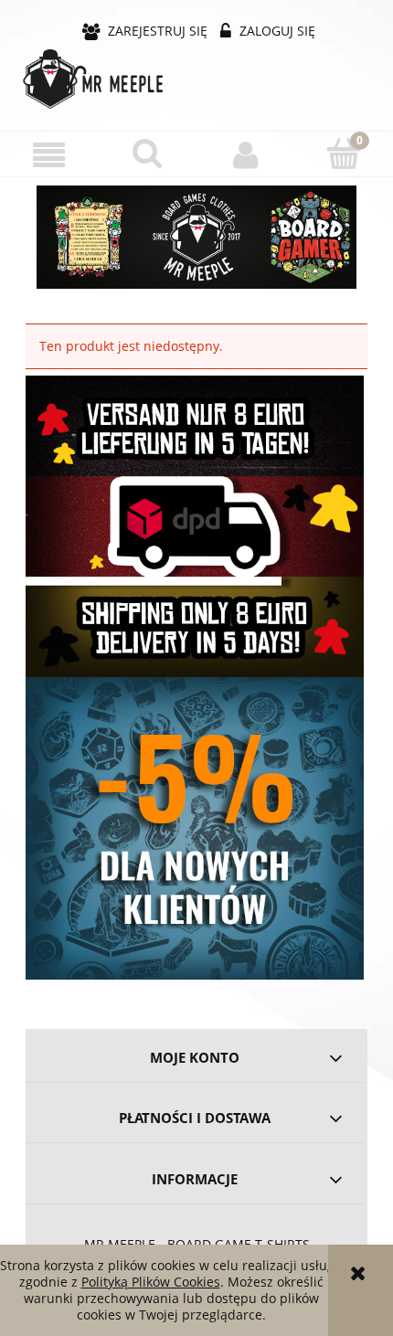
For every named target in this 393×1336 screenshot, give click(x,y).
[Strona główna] (196, 79)
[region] (196, 237)
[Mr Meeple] (196, 237)
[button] (49, 155)
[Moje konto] (245, 154)
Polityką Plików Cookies (150, 1281)
